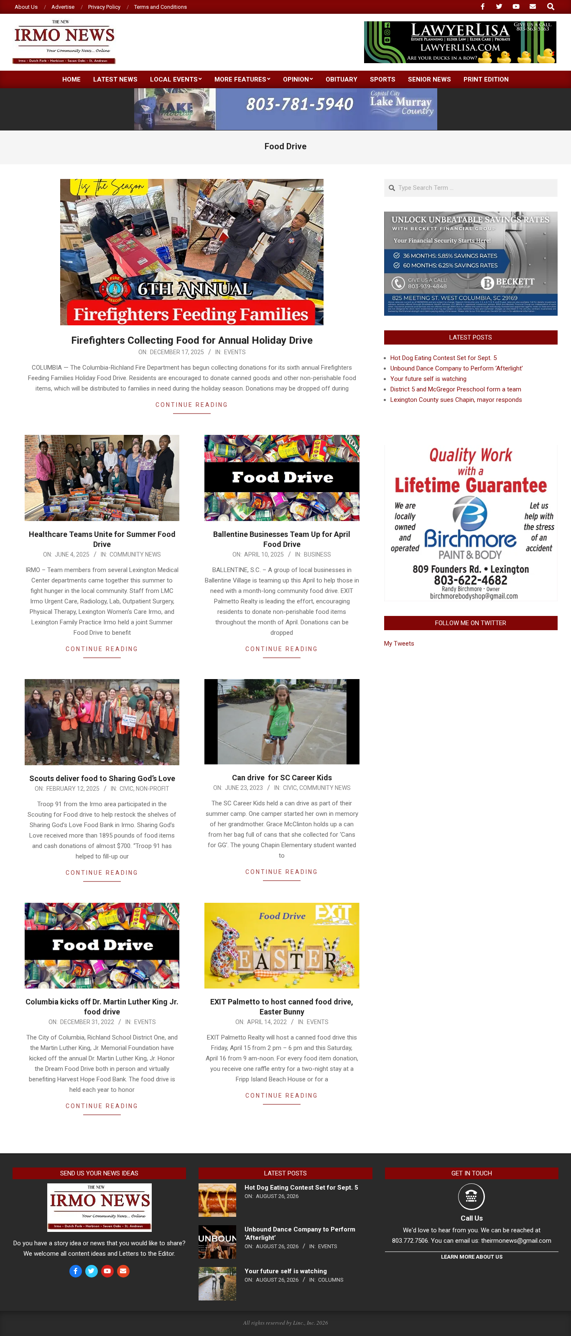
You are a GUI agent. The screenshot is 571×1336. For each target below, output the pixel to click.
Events (235, 352)
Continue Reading (191, 404)
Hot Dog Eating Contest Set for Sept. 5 (443, 358)
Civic (126, 788)
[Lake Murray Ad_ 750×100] (285, 92)
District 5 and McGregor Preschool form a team (455, 389)
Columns (331, 1280)
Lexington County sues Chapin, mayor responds (456, 400)
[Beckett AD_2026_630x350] (471, 216)
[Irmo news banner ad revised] (460, 25)
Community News (135, 554)
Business (317, 554)
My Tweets (399, 643)
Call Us (472, 1218)
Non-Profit (152, 788)
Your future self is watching (428, 379)
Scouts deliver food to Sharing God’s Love (102, 778)
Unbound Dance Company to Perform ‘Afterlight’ (456, 368)
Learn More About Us (471, 1257)
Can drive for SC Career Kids (282, 777)
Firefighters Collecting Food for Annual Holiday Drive (192, 340)
